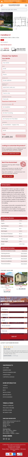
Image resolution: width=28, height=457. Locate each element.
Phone (3, 72)
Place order (21, 135)
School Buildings (7, 397)
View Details (24, 253)
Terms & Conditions (8, 405)
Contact (5, 385)
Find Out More (8, 176)
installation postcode (9, 99)
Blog (4, 390)
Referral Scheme (7, 410)
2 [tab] (14, 29)
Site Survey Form (7, 412)
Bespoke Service (7, 394)
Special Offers (7, 392)
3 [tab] (16, 29)
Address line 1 (5, 78)
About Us (5, 388)
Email (3, 66)
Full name (4, 60)
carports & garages (8, 377)
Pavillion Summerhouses (9, 372)
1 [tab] (12, 29)
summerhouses (7, 370)
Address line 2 (5, 85)
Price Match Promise (8, 408)
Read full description (6, 44)
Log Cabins (6, 367)
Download (24, 251)
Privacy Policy (5, 449)
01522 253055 (7, 436)
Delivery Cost (5, 129)
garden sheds (6, 374)
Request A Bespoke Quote (11, 153)
